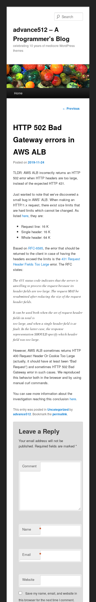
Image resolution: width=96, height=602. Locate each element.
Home (18, 93)
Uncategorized (58, 409)
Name (31, 529)
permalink (59, 414)
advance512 (22, 414)
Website (28, 579)
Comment (29, 465)
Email (31, 554)
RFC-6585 (35, 248)
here (25, 215)
